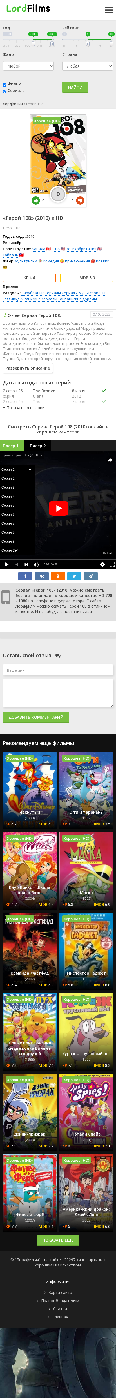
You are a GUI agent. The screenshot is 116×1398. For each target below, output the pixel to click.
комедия (51, 261)
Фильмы (16, 83)
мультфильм (26, 261)
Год (6, 28)
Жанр (8, 54)
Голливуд (11, 298)
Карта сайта (60, 1292)
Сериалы (17, 90)
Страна (69, 54)
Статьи (60, 1308)
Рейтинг (70, 28)
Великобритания (81, 248)
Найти (75, 87)
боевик (102, 261)
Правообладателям (60, 1300)
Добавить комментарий (35, 717)
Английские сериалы (38, 298)
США (56, 248)
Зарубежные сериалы (41, 292)
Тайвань (10, 254)
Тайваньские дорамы (77, 298)
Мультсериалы (92, 292)
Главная (60, 1316)
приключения (77, 261)
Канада (38, 248)
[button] (23, 407)
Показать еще (58, 1240)
